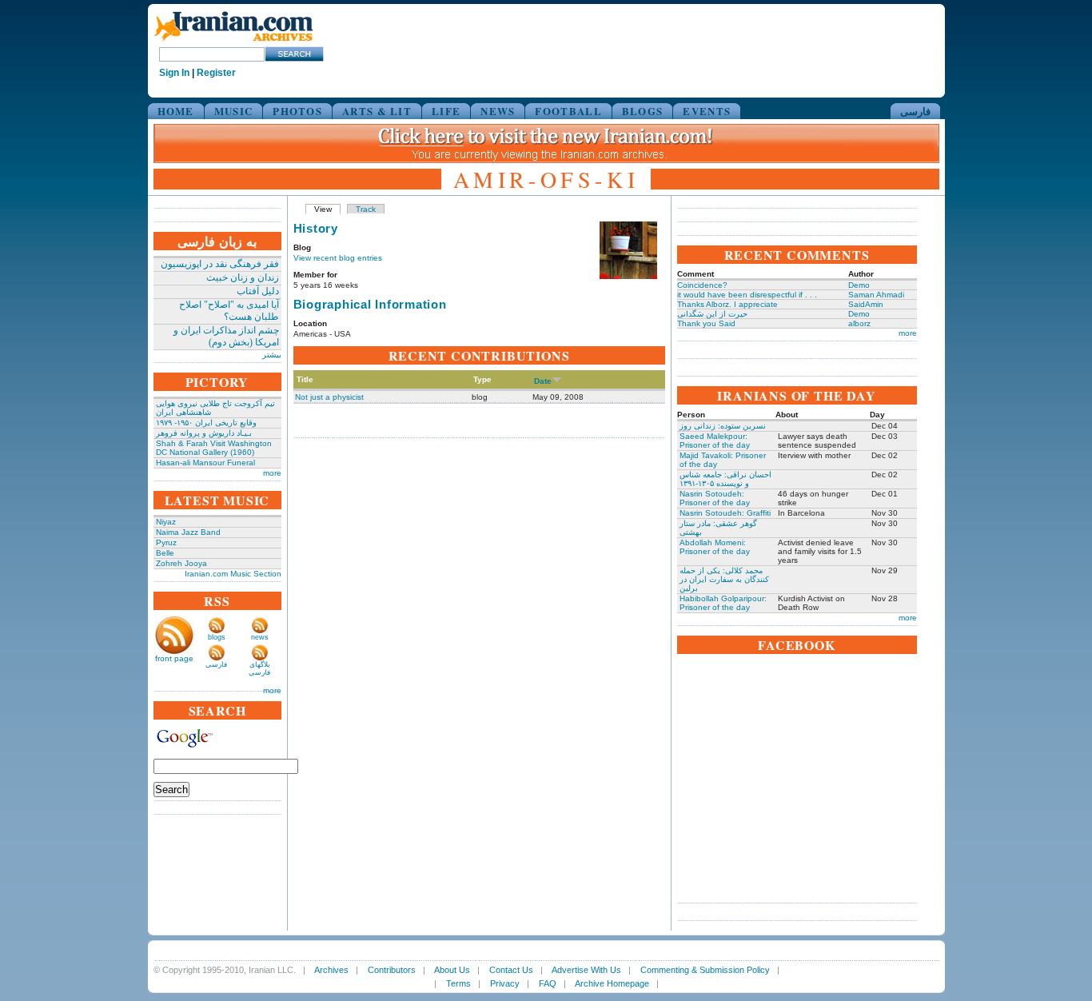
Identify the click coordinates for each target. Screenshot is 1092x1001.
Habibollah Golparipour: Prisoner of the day (723, 603)
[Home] (233, 42)
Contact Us (511, 970)
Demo (859, 285)
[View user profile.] (628, 276)
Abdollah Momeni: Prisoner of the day (715, 547)
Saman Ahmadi (876, 294)
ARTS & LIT (377, 110)
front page (174, 658)
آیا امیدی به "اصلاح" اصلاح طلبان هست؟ (229, 310)
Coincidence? (702, 285)
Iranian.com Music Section (233, 573)
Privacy (505, 983)
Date (543, 381)
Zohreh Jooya (181, 563)
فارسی (915, 110)
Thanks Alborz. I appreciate (727, 304)
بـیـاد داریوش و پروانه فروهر (204, 433)
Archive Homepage (612, 983)
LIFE (446, 110)
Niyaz (166, 521)
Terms (458, 983)
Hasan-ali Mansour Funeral (205, 462)
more (272, 473)
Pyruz (166, 542)
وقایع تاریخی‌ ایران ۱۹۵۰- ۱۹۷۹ (206, 422)
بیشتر (271, 354)
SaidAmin (865, 304)
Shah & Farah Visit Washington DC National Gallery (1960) (214, 448)
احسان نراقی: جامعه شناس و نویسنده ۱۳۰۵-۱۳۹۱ (725, 479)
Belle (165, 552)
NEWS (497, 110)
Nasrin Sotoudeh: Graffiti (725, 512)
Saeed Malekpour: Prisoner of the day (715, 440)
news (260, 637)
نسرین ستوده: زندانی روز (723, 425)
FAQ (547, 983)
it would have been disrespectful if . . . (747, 294)
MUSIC (233, 110)
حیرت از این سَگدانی (712, 313)
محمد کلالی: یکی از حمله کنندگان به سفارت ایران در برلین (724, 579)
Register (216, 72)
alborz (859, 323)
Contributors (392, 970)
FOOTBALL (568, 110)
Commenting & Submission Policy (705, 970)
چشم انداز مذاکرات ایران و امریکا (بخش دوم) (226, 336)
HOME (175, 110)
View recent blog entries (337, 257)
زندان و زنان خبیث (242, 277)
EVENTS (707, 110)
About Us (452, 970)
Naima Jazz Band (188, 532)
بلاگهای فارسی (259, 668)
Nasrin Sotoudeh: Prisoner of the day (715, 498)
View (323, 209)
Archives (331, 970)
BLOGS (643, 110)
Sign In (174, 72)
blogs (216, 637)
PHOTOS (297, 110)
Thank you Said (706, 323)
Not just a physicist (329, 397)
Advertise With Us (586, 970)
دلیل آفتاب (258, 291)
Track (366, 209)
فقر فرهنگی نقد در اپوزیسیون (220, 263)
